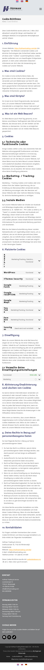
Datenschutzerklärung (31, 656)
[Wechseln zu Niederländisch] (17, 1)
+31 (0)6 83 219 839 (8, 586)
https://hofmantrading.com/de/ (25, 48)
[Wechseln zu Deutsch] (26, 664)
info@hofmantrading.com (10, 589)
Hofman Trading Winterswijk (19, 647)
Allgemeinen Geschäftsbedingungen (22, 659)
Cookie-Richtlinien (17, 656)
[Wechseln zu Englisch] (22, 1)
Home (4, 22)
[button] (40, 9)
